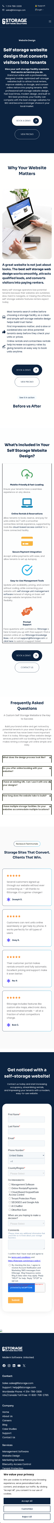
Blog (4, 1424)
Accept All (27, 1501)
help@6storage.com (24, 1387)
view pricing (27, 134)
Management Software (15, 1451)
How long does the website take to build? (25, 795)
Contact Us (8, 1437)
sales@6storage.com (21, 1383)
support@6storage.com (32, 638)
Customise (27, 1508)
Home (5, 1412)
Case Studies (9, 1429)
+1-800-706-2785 (38, 1395)
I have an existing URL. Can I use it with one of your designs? (26, 783)
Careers (7, 1420)
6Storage (42, 629)
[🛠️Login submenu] (43, 9)
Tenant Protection (12, 1468)
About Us (7, 1416)
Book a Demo (24, 120)
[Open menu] (50, 21)
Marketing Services (13, 1460)
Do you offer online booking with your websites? (22, 770)
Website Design (11, 1455)
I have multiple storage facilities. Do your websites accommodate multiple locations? (26, 808)
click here (8, 641)
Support (7, 1433)
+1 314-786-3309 (32, 1391)
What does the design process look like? (24, 757)
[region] (27, 1496)
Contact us (27, 667)
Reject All (27, 1516)
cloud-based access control (27, 527)
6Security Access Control (16, 1464)
